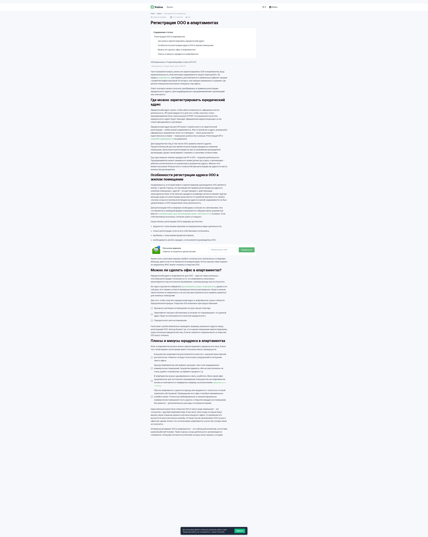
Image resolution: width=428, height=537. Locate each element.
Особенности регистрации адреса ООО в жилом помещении (185, 45)
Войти (274, 7)
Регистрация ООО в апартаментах (169, 36)
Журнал (170, 7)
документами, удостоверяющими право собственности (185, 214)
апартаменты (164, 77)
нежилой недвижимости (162, 139)
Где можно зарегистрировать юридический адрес (181, 41)
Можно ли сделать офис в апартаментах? (177, 49)
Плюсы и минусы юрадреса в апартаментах (178, 54)
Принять (239, 531)
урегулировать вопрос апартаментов (199, 286)
